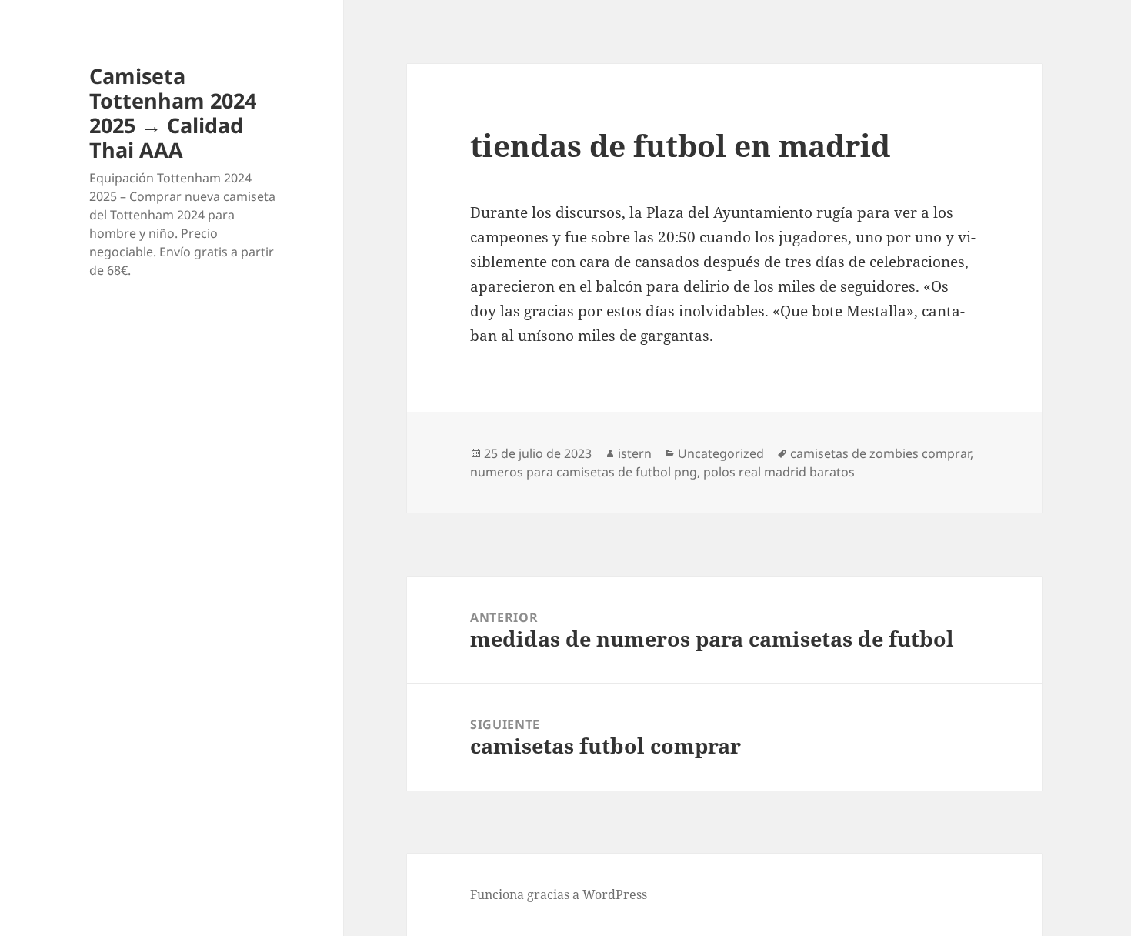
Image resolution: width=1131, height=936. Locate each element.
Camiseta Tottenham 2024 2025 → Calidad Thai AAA (172, 113)
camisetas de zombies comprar (880, 453)
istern (635, 453)
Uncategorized (721, 453)
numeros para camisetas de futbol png (583, 471)
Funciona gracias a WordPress (558, 894)
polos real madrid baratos (779, 471)
